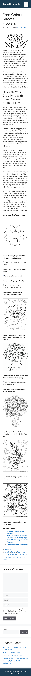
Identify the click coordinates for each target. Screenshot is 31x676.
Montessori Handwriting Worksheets (15, 658)
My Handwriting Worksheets (12, 655)
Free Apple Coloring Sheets (17, 535)
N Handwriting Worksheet (11, 652)
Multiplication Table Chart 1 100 (16, 554)
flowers (13, 552)
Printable (8, 549)
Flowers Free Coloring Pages (17, 538)
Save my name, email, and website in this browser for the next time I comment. (15, 611)
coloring (7, 552)
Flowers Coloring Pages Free (17, 544)
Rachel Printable (11, 4)
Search (5, 629)
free (18, 552)
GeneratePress (15, 673)
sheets (23, 552)
